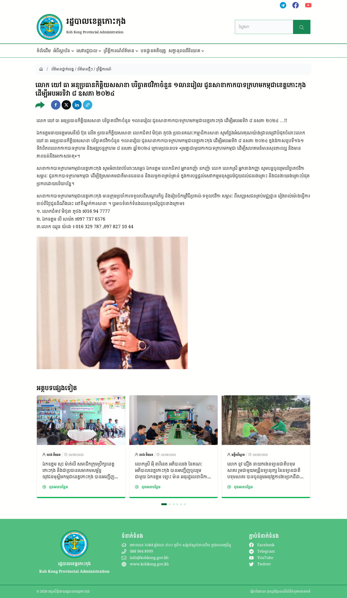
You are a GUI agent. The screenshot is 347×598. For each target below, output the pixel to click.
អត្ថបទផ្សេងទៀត (57, 388)
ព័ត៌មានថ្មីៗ (85, 69)
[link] (81, 446)
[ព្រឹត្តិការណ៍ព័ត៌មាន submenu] (136, 50)
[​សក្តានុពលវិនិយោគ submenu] (202, 50)
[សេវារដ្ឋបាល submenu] (99, 50)
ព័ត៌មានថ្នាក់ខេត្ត (62, 69)
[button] (55, 105)
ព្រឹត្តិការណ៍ (103, 69)
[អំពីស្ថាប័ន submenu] (72, 50)
